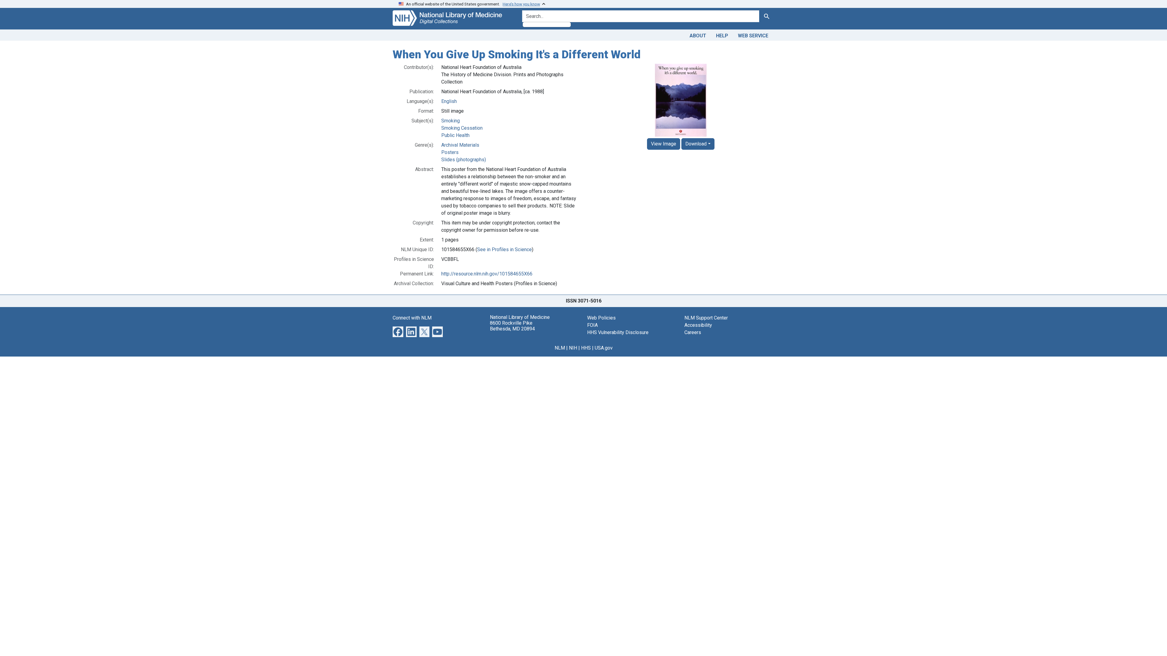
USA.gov (604, 348)
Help (722, 36)
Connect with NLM (412, 318)
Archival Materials (460, 145)
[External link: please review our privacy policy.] (398, 331)
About (698, 36)
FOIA (592, 325)
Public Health (455, 135)
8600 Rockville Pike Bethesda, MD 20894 (512, 326)
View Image (663, 144)
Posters (450, 152)
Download (696, 144)
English (449, 101)
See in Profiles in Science (504, 249)
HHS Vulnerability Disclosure (618, 332)
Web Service (753, 36)
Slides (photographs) (463, 159)
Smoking (450, 121)
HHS (586, 348)
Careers (692, 332)
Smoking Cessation (462, 128)
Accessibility (698, 325)
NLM (560, 348)
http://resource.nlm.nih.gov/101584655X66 (486, 274)
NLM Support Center (706, 318)
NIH (573, 348)
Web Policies (601, 318)
